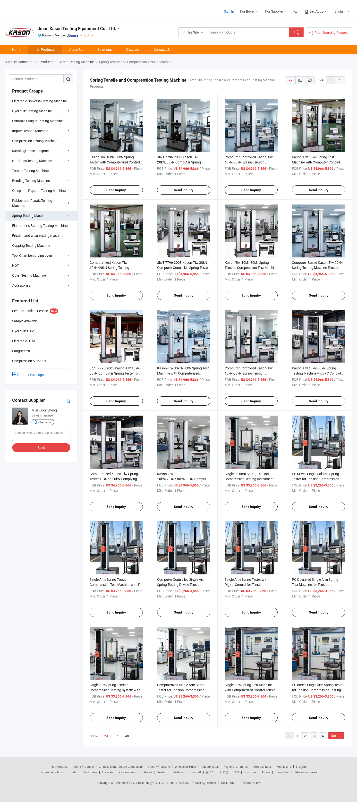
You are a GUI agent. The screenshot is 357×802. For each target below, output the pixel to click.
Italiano (147, 772)
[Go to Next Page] (340, 80)
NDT (15, 265)
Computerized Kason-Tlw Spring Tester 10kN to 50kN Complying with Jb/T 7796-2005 (114, 478)
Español (73, 772)
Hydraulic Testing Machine (32, 111)
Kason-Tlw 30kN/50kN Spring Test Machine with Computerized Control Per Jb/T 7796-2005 (183, 373)
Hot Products (59, 766)
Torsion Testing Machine (30, 170)
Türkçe (266, 772)
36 (117, 736)
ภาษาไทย (250, 772)
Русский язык (128, 772)
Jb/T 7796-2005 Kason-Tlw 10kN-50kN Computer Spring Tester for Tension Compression (115, 373)
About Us (76, 49)
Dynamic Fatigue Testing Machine (37, 121)
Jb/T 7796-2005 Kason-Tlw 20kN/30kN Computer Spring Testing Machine (179, 162)
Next (334, 735)
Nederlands (180, 772)
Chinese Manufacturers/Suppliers (121, 766)
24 (106, 736)
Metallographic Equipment (32, 150)
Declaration (228, 783)
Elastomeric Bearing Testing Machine (40, 225)
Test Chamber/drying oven (32, 255)
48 (127, 736)
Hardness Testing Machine (32, 160)
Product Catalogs (30, 374)
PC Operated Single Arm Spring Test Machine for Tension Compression (315, 584)
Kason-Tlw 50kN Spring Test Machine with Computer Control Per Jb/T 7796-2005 (316, 162)
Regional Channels (236, 766)
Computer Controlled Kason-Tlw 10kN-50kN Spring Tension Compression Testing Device (249, 162)
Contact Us (162, 49)
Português (90, 772)
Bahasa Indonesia (305, 772)
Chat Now (44, 422)
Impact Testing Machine (30, 130)
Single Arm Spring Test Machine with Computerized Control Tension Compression (251, 690)
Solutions (105, 49)
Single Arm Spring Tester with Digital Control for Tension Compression (246, 584)
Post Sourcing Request (331, 32)
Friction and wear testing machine (37, 235)
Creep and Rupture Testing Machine (39, 190)
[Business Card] (68, 400)
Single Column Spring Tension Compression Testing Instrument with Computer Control (249, 478)
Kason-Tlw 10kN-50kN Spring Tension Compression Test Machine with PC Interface (251, 267)
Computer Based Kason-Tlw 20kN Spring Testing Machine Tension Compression (317, 267)
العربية (197, 772)
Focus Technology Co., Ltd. (147, 783)
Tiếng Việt (282, 772)
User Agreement (205, 783)
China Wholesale (159, 766)
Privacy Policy (250, 783)
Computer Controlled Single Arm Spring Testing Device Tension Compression (181, 584)
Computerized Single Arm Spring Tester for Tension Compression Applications (181, 690)
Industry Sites (210, 766)
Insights (301, 766)
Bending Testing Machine (31, 180)
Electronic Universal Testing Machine (39, 101)
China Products (83, 766)
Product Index (262, 766)
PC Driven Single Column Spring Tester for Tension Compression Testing (315, 478)
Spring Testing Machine (29, 215)
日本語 (224, 772)
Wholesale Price (185, 766)
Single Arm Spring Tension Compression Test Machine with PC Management (116, 584)
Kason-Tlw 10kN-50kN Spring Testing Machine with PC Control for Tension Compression (316, 373)
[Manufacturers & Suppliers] (36, 9)
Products (48, 49)
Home (16, 49)
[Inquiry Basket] (296, 11)
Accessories (21, 285)
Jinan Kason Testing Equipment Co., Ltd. (77, 28)
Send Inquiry (116, 190)
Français (107, 772)
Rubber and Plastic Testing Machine (32, 203)
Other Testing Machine (29, 275)
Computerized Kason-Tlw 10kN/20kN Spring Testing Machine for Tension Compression (115, 267)
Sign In (229, 11)
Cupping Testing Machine (31, 245)
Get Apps (316, 11)
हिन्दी (236, 772)
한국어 (210, 772)
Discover (132, 49)
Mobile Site (284, 766)
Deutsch (162, 772)
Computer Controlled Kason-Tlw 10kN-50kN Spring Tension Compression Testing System (249, 373)
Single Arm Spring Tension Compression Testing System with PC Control (115, 690)
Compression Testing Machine (34, 140)
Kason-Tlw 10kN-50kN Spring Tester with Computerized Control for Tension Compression (115, 162)
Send (41, 447)
